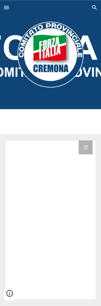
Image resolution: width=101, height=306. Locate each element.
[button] (6, 7)
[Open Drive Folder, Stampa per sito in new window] (86, 147)
